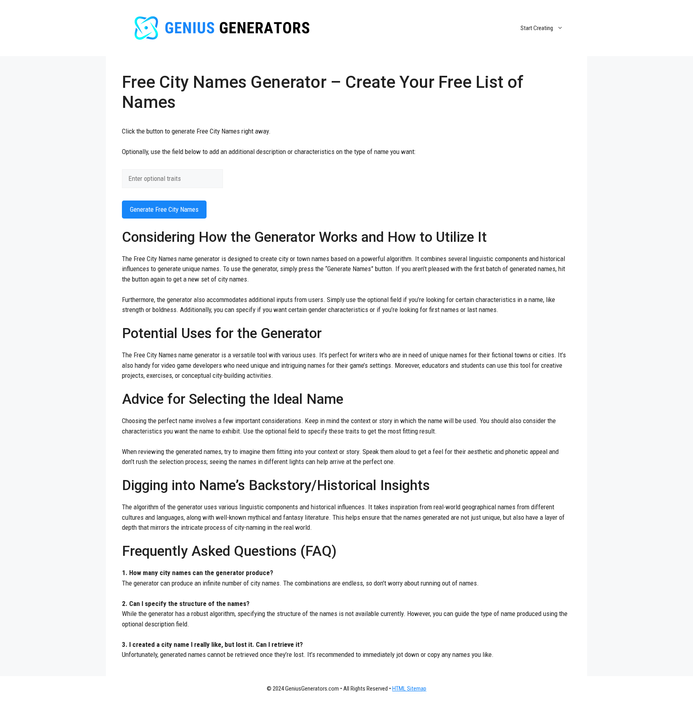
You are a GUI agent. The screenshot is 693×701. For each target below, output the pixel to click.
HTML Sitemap (409, 688)
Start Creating (537, 28)
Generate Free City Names (164, 209)
